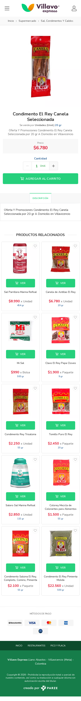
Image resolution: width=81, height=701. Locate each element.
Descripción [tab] (40, 198)
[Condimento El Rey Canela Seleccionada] (40, 66)
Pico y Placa (58, 645)
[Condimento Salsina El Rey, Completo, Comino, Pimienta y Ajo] (20, 543)
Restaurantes (36, 645)
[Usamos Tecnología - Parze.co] (40, 688)
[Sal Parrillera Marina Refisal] (20, 259)
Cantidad (40, 158)
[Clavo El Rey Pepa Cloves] (60, 330)
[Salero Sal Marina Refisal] (20, 472)
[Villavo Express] (40, 8)
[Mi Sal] (20, 330)
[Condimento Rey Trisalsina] (20, 401)
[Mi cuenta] (74, 8)
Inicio (19, 645)
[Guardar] (35, 246)
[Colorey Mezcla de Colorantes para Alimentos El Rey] (60, 472)
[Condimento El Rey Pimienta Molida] (60, 543)
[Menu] (7, 8)
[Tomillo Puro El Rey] (60, 401)
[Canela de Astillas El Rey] (60, 259)
